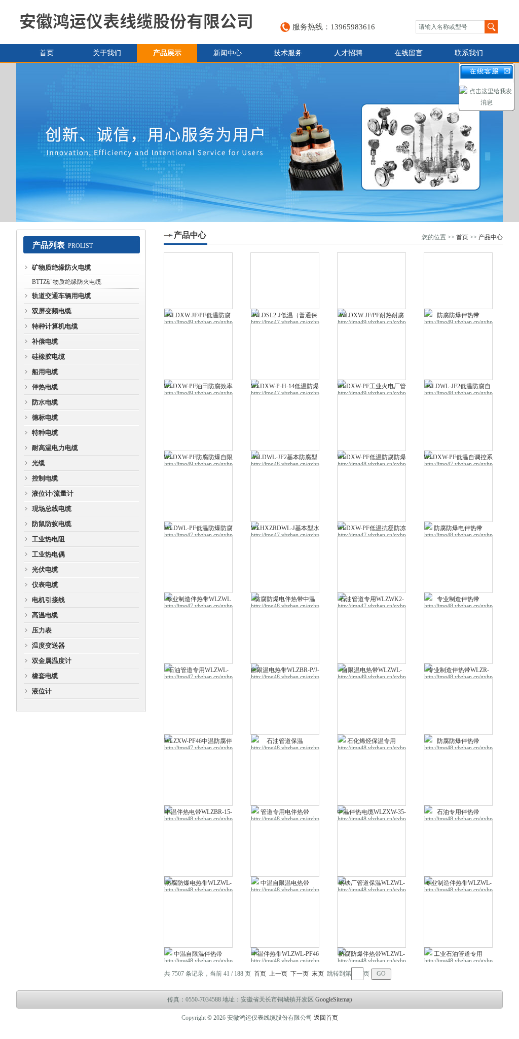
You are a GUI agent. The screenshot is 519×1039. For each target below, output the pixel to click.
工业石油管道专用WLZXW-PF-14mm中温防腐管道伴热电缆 (458, 955)
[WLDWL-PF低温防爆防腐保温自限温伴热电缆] (198, 493)
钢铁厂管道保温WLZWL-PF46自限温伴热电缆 (372, 884)
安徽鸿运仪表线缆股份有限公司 (135, 22)
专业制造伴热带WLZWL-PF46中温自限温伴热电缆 (458, 884)
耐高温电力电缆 (55, 448)
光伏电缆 (45, 569)
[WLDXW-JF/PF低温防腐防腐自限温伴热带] (198, 280)
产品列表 (48, 245)
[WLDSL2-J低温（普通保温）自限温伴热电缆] (284, 280)
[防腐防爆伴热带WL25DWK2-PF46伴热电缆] (458, 280)
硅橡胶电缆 (48, 356)
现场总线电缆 (51, 508)
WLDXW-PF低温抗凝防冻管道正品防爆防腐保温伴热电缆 (371, 530)
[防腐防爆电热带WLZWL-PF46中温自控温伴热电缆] (198, 848)
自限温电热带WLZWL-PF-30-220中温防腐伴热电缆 (371, 671)
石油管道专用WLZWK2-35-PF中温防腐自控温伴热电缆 (372, 601)
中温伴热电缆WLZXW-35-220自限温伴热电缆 (371, 813)
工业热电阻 (48, 539)
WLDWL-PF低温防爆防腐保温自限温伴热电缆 (198, 530)
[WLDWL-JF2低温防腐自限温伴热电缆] (458, 351)
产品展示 (167, 53)
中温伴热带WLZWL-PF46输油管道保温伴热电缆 (285, 955)
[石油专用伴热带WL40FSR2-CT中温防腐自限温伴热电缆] (458, 777)
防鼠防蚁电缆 (51, 524)
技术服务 (288, 53)
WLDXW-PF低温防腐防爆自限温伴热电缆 (371, 459)
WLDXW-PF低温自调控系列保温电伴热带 (458, 459)
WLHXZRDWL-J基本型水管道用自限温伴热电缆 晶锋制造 (285, 530)
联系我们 (469, 53)
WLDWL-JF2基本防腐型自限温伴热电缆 (285, 459)
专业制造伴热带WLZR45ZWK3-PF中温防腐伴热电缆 (458, 601)
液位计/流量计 (52, 493)
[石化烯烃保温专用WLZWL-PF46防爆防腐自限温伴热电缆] (371, 706)
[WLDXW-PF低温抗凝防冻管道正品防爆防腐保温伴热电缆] (371, 493)
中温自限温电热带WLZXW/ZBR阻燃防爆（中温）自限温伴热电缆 (284, 884)
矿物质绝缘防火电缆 (61, 267)
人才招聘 (348, 53)
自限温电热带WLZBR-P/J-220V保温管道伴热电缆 (284, 671)
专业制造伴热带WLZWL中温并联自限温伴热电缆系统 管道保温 (198, 601)
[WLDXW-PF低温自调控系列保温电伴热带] (458, 422)
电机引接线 (48, 600)
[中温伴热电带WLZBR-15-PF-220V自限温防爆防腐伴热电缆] (198, 777)
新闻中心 (227, 53)
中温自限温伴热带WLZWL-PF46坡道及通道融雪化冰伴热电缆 (198, 955)
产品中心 (190, 235)
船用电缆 (45, 372)
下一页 (299, 973)
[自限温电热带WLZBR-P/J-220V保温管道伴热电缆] (284, 635)
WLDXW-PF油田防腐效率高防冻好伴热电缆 (198, 388)
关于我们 (107, 53)
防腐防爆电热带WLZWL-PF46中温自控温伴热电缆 (198, 884)
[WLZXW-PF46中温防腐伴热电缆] (198, 706)
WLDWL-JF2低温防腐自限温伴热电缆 (458, 388)
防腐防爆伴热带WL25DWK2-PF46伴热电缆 (458, 317)
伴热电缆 (45, 387)
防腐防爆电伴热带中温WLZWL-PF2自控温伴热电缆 (285, 601)
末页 (318, 973)
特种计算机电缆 (55, 326)
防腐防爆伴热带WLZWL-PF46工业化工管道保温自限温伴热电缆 (371, 955)
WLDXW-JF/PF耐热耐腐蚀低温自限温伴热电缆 (372, 317)
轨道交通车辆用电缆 (61, 296)
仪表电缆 (45, 584)
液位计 (42, 691)
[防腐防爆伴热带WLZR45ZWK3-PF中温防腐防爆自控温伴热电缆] (458, 706)
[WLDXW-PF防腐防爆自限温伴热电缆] (198, 422)
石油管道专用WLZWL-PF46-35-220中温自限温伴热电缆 (198, 671)
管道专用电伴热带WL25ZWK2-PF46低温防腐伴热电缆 (285, 813)
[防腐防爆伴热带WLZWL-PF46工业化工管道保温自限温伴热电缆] (371, 919)
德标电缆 (45, 417)
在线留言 (408, 53)
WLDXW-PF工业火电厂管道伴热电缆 (371, 388)
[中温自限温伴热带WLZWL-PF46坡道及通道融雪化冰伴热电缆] (198, 919)
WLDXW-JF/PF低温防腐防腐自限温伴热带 (198, 317)
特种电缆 (45, 432)
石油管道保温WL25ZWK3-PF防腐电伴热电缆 (285, 742)
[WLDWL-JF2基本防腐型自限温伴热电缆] (284, 422)
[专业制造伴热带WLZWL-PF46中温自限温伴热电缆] (458, 848)
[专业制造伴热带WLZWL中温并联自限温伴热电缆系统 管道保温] (198, 564)
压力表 (42, 630)
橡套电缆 (45, 676)
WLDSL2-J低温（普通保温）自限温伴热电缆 (284, 317)
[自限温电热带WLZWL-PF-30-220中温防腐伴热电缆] (371, 635)
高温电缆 (45, 615)
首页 (47, 53)
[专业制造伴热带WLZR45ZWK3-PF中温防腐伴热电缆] (458, 564)
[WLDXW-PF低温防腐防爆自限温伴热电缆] (371, 422)
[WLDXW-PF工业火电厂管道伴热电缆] (371, 351)
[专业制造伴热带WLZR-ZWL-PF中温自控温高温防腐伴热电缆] (458, 635)
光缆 (38, 463)
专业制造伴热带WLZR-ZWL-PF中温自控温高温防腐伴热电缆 (458, 671)
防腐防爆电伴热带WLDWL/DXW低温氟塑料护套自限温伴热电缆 (458, 530)
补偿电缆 (45, 341)
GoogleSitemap (333, 999)
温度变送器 (48, 645)
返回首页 (326, 1017)
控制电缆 (45, 478)
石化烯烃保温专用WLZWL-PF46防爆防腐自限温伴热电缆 (371, 742)
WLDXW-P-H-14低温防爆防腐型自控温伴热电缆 (285, 388)
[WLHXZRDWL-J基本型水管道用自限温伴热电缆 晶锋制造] (284, 493)
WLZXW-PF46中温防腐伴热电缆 (198, 742)
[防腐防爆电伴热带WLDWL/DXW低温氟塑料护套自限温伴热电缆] (458, 493)
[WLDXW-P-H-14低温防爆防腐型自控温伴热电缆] (284, 351)
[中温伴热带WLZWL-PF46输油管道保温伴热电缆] (284, 919)
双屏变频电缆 (51, 311)
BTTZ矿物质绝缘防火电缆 (66, 281)
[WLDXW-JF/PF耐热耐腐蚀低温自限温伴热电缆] (371, 280)
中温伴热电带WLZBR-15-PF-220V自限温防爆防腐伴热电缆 (198, 813)
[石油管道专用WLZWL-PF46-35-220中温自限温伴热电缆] (198, 635)
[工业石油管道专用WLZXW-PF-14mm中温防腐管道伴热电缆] (458, 919)
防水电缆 (45, 402)
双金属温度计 (51, 660)
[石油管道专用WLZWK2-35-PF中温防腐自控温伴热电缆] (371, 564)
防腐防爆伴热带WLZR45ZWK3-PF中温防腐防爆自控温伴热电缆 (458, 742)
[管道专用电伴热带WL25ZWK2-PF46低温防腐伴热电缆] (284, 777)
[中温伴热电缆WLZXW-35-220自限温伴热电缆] (371, 777)
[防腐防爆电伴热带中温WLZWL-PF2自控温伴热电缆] (284, 564)
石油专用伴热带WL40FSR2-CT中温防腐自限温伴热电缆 (458, 813)
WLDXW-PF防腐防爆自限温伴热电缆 (198, 459)
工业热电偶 (48, 554)
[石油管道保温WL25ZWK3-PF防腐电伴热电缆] (284, 706)
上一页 (278, 973)
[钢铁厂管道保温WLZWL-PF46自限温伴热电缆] (371, 848)
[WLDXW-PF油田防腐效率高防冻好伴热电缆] (198, 351)
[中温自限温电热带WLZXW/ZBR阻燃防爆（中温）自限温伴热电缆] (284, 848)
